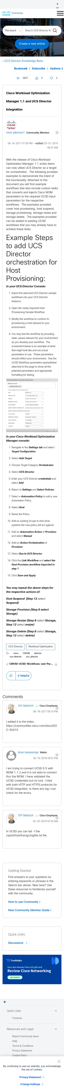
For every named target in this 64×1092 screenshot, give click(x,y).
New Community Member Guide (28, 910)
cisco (15, 653)
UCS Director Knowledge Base (23, 61)
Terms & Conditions (22, 1046)
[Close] (59, 1061)
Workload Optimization (41, 647)
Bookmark (20, 68)
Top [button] (4, 1002)
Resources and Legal (20, 1029)
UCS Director (15, 647)
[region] (32, 1074)
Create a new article (32, 44)
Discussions (16, 943)
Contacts (17, 1018)
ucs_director (32, 657)
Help (14, 1041)
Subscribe (38, 68)
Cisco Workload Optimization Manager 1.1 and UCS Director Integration (28, 101)
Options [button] (55, 68)
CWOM (26, 653)
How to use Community (23, 902)
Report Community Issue (25, 1036)
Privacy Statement (30, 1077)
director (37, 653)
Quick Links (14, 1011)
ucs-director (16, 657)
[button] (11, 676)
